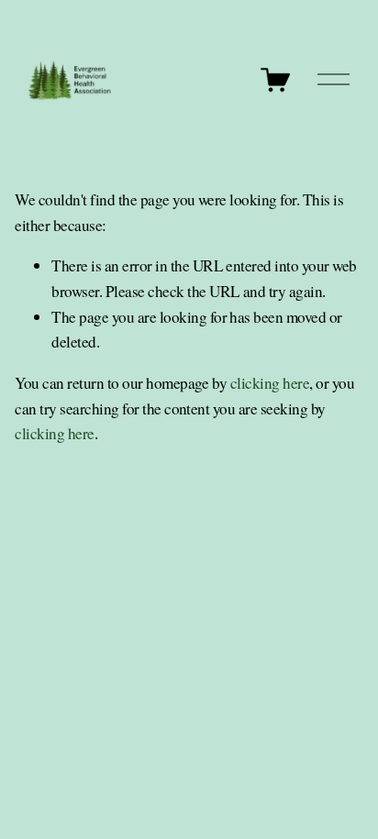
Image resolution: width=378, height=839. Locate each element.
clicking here (269, 382)
